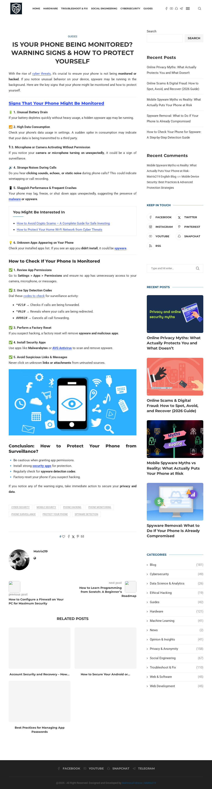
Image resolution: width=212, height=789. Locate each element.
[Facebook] (166, 8)
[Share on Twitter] (73, 536)
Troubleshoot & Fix (74, 8)
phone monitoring (99, 507)
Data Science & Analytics (176, 583)
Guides (148, 8)
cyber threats (41, 73)
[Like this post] (63, 536)
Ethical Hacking (176, 593)
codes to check (34, 296)
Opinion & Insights (176, 639)
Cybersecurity (130, 8)
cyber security (20, 507)
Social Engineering (104, 8)
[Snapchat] (176, 8)
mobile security (46, 507)
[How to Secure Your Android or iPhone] (105, 648)
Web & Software (176, 677)
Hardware (50, 8)
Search (151, 31)
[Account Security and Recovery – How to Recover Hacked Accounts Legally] (39, 648)
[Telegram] (181, 8)
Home (36, 8)
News (176, 630)
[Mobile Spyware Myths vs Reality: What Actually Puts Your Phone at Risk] (175, 439)
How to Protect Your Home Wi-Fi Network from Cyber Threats (59, 229)
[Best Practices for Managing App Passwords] (39, 701)
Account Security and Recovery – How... (40, 674)
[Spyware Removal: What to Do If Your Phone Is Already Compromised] (175, 502)
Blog (176, 565)
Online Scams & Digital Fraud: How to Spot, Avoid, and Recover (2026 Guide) (172, 405)
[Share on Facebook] (68, 536)
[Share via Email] (82, 536)
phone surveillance (23, 514)
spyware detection (86, 514)
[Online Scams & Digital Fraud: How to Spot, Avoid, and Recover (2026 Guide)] (175, 377)
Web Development (176, 686)
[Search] (200, 8)
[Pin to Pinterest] (77, 536)
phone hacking (72, 507)
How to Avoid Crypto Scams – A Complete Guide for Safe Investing (63, 223)
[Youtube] (171, 8)
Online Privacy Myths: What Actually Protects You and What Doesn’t (174, 343)
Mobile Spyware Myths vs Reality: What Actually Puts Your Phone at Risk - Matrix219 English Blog (172, 171)
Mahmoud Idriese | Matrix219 (139, 782)
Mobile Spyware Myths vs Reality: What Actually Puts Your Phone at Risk (173, 468)
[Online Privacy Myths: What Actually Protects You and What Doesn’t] (175, 314)
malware (15, 199)
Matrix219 (41, 551)
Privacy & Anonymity (176, 649)
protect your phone (55, 514)
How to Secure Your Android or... (105, 674)
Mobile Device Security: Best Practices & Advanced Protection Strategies (173, 182)
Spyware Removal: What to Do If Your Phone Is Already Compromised (173, 530)
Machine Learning (176, 621)
